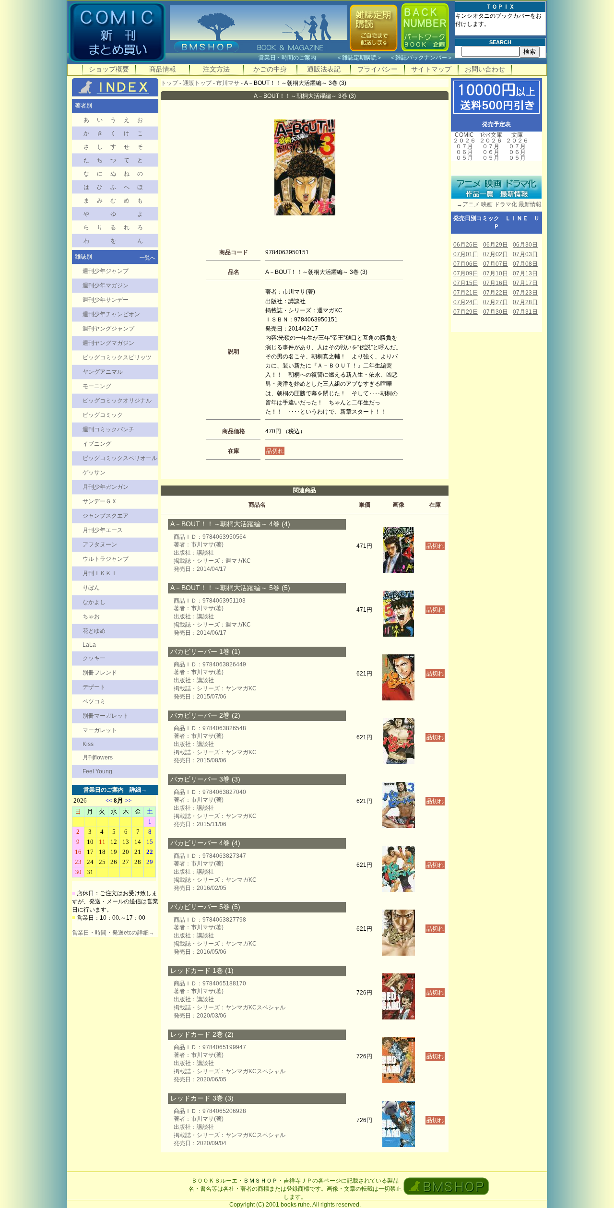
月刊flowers (98, 757)
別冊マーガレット (106, 715)
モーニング (97, 386)
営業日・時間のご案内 (297, 57)
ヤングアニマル (103, 371)
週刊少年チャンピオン (111, 314)
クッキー (94, 658)
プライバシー (377, 69)
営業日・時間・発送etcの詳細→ (113, 932)
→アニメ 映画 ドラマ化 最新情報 (496, 204)
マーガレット (100, 730)
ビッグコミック (103, 415)
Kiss (88, 744)
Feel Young (97, 771)
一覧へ (147, 258)
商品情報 (162, 69)
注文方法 (216, 69)
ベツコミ (94, 701)
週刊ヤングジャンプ (108, 328)
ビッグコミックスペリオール (120, 458)
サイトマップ (431, 69)
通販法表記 (324, 69)
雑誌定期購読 (359, 57)
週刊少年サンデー (106, 299)
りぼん (91, 587)
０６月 (464, 152)
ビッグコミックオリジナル (117, 400)
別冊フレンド (100, 672)
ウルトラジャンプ (106, 559)
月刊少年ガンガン (106, 487)
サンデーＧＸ (100, 501)
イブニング (97, 443)
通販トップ (197, 83)
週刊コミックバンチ (108, 429)
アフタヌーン (100, 544)
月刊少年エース (103, 530)
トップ (169, 83)
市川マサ (227, 83)
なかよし (94, 602)
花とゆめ (94, 631)
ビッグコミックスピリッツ (117, 357)
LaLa (89, 644)
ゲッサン (94, 472)
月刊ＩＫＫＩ (100, 573)
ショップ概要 (109, 69)
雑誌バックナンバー (421, 57)
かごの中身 (270, 69)
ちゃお (91, 616)
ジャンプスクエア (106, 515)
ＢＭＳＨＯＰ (260, 1180)
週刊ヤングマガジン (108, 343)
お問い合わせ (485, 69)
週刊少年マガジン (106, 285)
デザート (94, 687)
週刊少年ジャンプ (106, 271)
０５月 (464, 157)
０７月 (464, 146)
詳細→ (138, 789)
